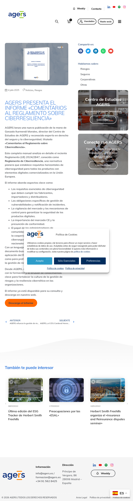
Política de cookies (55, 268)
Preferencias (93, 260)
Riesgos (38, 90)
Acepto (40, 260)
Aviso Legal (81, 497)
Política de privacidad (75, 268)
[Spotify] (119, 7)
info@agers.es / (45, 473)
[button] (80, 9)
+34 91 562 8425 (46, 481)
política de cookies (82, 251)
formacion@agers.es (48, 477)
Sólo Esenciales (66, 260)
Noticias (29, 90)
